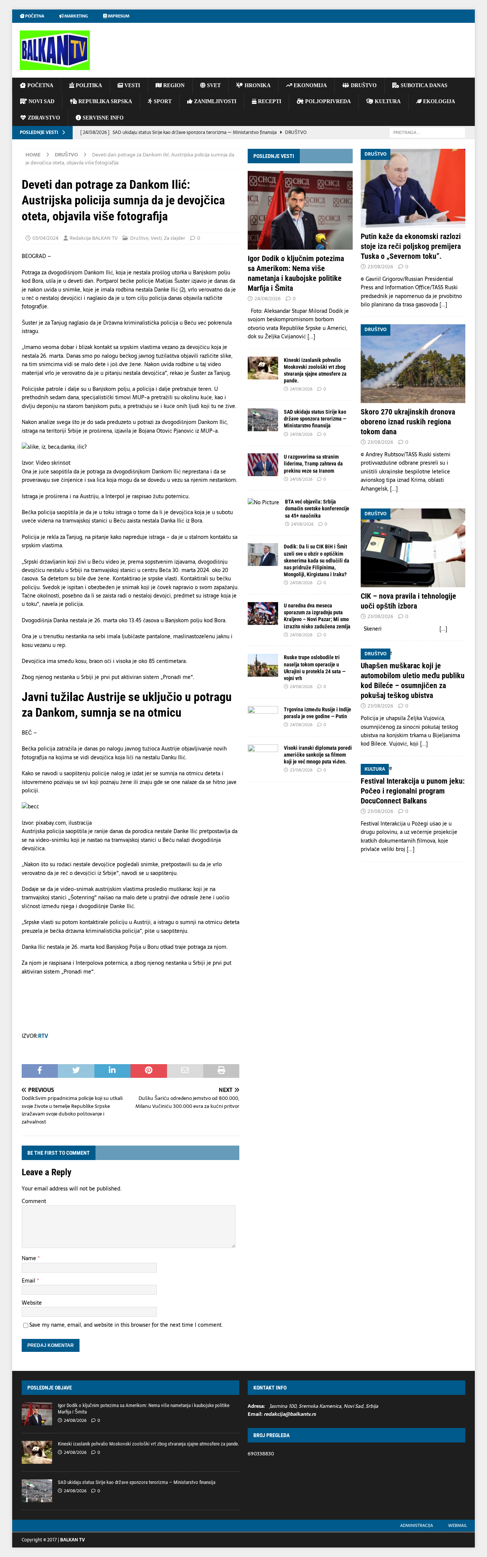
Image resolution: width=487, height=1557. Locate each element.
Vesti (156, 238)
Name (30, 1258)
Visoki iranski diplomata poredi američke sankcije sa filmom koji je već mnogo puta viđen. (318, 755)
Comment (34, 1201)
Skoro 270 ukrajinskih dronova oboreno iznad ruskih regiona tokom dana (408, 421)
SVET (213, 85)
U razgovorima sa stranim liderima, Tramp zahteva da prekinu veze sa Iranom (313, 463)
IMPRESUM (118, 16)
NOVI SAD (40, 101)
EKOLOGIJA (438, 101)
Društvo (139, 238)
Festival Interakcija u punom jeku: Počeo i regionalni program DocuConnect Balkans (413, 790)
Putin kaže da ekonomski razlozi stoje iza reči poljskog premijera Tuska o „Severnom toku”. (411, 246)
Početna (34, 16)
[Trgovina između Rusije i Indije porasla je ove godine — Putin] (263, 717)
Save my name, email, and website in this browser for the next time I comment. (126, 1325)
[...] (311, 336)
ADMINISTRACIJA (416, 1525)
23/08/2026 (301, 770)
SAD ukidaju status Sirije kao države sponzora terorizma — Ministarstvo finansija (315, 419)
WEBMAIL (457, 1525)
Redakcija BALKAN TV (94, 238)
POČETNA (39, 85)
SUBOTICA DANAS (423, 85)
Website (32, 1303)
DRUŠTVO (363, 85)
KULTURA (387, 101)
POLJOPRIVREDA (327, 101)
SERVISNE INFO (102, 118)
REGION (173, 85)
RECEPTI (268, 101)
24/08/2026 (268, 299)
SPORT (162, 101)
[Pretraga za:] (427, 132)
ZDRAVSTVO (43, 118)
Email (29, 1281)
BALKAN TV (72, 1540)
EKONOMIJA (309, 85)
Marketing (76, 16)
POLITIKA (88, 85)
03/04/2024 (45, 238)
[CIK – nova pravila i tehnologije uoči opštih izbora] (413, 547)
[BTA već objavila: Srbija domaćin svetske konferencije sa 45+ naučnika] (263, 502)
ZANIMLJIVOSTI (214, 101)
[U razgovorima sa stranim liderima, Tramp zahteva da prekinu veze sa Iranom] (263, 464)
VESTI (131, 85)
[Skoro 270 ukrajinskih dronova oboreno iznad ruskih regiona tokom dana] (413, 363)
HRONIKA (257, 85)
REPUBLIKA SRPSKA (104, 101)
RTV (43, 1036)
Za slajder (174, 238)
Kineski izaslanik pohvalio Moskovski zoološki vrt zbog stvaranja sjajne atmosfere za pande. (148, 1444)
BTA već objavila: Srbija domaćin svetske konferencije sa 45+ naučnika (317, 508)
